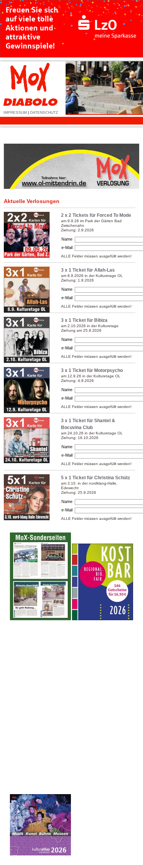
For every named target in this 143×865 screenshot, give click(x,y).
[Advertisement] (102, 740)
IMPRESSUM (15, 112)
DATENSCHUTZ (44, 112)
